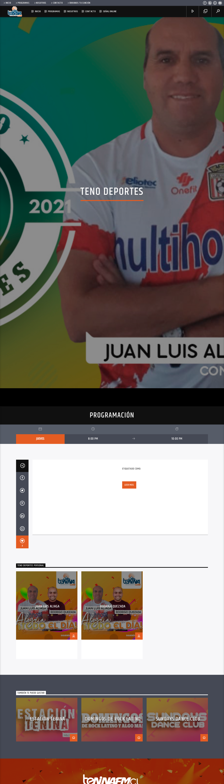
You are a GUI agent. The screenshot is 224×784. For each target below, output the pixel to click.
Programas (23, 3)
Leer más (129, 521)
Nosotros (41, 3)
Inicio (8, 3)
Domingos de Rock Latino (113, 755)
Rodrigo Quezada (112, 642)
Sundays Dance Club (178, 755)
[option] (46, 651)
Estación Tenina (47, 755)
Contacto (58, 3)
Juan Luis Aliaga (48, 642)
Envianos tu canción (80, 3)
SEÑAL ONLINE (110, 11)
